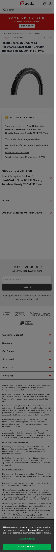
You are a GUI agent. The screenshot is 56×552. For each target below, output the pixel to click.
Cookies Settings (27, 538)
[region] (27, 535)
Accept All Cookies (27, 546)
